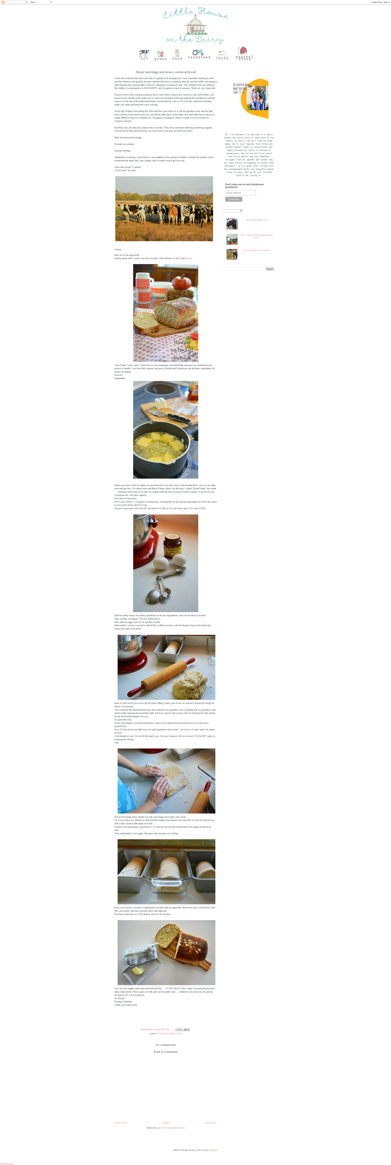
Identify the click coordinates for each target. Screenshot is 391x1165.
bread (159, 1033)
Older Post (210, 1122)
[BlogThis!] (179, 1029)
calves (166, 1033)
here (188, 258)
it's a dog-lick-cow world (256, 250)
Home (166, 1122)
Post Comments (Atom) (173, 1127)
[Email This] (176, 1029)
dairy (172, 1033)
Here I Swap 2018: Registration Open (256, 236)
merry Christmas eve (256, 219)
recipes (178, 1033)
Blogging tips (7, 1163)
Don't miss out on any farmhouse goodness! (244, 185)
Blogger (213, 1150)
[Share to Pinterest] (188, 1029)
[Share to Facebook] (185, 1029)
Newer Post (121, 1122)
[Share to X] (182, 1029)
